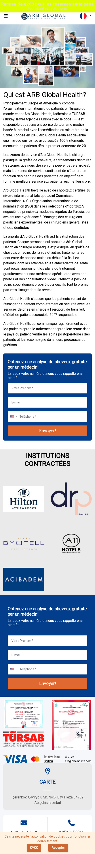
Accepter (58, 848)
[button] (85, 16)
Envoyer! (47, 430)
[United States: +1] (13, 416)
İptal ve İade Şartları (52, 759)
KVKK (34, 848)
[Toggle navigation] (6, 16)
